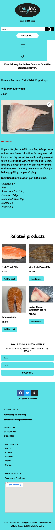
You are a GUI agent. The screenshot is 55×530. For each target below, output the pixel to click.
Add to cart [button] (9, 278)
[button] (23, 45)
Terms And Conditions (15, 478)
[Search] (49, 29)
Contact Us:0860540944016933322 (10, 431)
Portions (15, 80)
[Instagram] (34, 393)
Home (4, 80)
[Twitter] (27, 393)
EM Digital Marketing (35, 526)
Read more (36, 278)
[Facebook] (20, 393)
